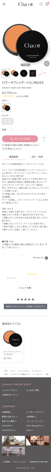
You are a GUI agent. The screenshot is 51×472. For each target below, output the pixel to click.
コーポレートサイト (34, 412)
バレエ (12, 371)
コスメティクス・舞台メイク (20, 374)
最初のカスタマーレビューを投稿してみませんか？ (25, 306)
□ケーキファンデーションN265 (12, 353)
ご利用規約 (6, 462)
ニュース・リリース (33, 421)
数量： (4, 130)
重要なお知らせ (8, 416)
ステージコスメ (23, 371)
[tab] (25, 287)
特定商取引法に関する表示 (39, 462)
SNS (28, 430)
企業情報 (30, 416)
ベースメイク (36, 371)
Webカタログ (8, 430)
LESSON (6, 426)
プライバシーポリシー (20, 462)
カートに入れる (22, 139)
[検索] (41, 4)
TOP (6, 371)
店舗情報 (5, 412)
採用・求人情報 (8, 421)
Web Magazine (34, 426)
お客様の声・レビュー (10, 395)
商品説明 (13, 156)
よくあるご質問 (32, 390)
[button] (2, 42)
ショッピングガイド (9, 390)
